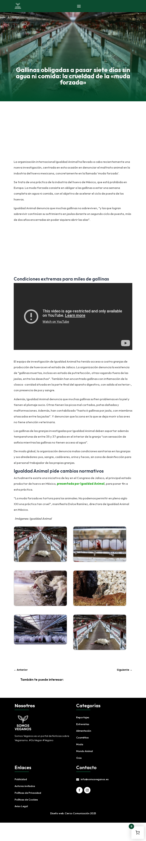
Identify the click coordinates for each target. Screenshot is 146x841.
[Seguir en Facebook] (79, 790)
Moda (79, 744)
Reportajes (82, 717)
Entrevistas (82, 724)
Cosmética (82, 737)
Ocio (79, 758)
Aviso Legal (21, 806)
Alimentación (83, 730)
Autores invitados (25, 786)
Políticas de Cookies (26, 799)
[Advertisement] (72, 133)
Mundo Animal (84, 751)
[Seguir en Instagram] (87, 790)
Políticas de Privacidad (28, 792)
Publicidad (21, 779)
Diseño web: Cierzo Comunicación (70, 813)
